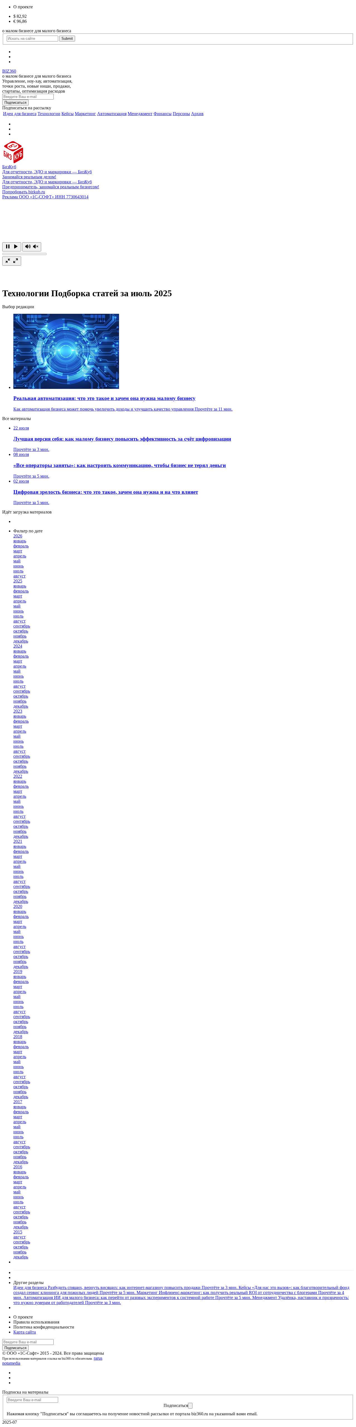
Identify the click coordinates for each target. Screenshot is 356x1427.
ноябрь (19, 636)
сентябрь (21, 626)
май (17, 561)
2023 (17, 711)
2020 (17, 906)
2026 (17, 536)
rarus (98, 1358)
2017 (17, 1101)
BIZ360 (9, 71)
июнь (18, 566)
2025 (17, 581)
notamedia (11, 1363)
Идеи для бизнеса (19, 113)
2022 (17, 776)
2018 (17, 1036)
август (19, 576)
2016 (17, 1166)
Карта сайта (24, 1332)
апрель (19, 556)
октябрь (20, 631)
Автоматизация (112, 113)
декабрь (20, 641)
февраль (21, 546)
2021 (17, 841)
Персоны (181, 113)
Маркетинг (85, 113)
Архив (197, 113)
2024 (17, 646)
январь (19, 541)
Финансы (163, 113)
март (17, 551)
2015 (17, 1232)
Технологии (49, 113)
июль (18, 571)
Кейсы (67, 113)
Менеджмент (140, 113)
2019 (17, 971)
